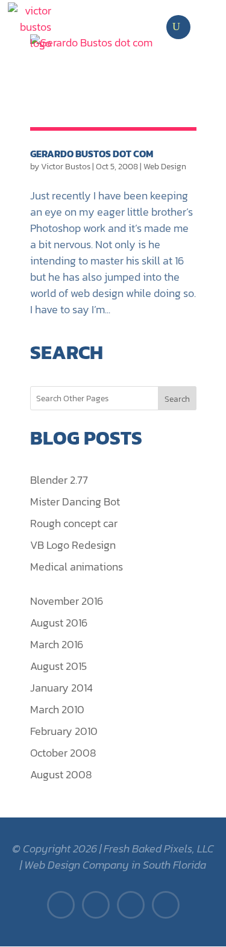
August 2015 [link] (58, 666)
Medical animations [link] (76, 566)
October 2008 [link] (63, 753)
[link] (29, 27)
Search (177, 399)
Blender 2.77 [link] (59, 480)
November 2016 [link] (66, 601)
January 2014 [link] (61, 688)
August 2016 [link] (58, 622)
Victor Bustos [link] (65, 166)
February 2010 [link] (64, 731)
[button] (211, 27)
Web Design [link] (164, 166)
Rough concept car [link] (74, 523)
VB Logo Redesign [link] (73, 545)
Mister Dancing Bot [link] (75, 501)
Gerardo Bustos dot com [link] (91, 153)
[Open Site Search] (176, 27)
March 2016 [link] (56, 644)
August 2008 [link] (61, 774)
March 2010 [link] (57, 709)
